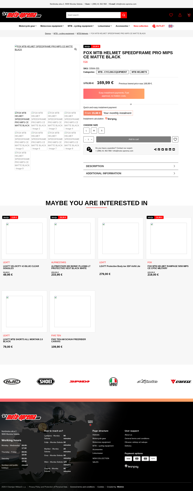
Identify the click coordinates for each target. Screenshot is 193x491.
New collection (141, 26)
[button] (75, 49)
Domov (48, 33)
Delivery (128, 446)
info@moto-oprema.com (126, 4)
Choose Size (91, 125)
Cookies (100, 487)
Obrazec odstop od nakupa (136, 442)
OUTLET (160, 26)
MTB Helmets (82, 33)
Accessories (122, 26)
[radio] (86, 131)
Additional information (103, 173)
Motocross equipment (51, 26)
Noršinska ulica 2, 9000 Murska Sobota (66, 4)
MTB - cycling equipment (80, 26)
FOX (85, 62)
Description (95, 166)
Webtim (120, 487)
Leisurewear (104, 26)
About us (128, 435)
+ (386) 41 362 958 (99, 4)
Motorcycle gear (27, 26)
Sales (95, 462)
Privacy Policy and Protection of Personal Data (48, 487)
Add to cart (134, 139)
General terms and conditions (137, 438)
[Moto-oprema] (21, 15)
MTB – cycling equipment (103, 446)
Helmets (96, 435)
